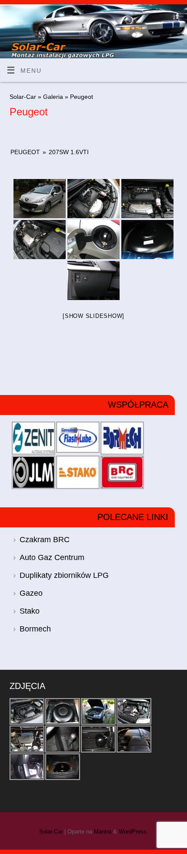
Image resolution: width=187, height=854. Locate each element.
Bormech (35, 628)
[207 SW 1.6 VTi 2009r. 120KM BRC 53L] (39, 198)
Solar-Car (23, 96)
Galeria (54, 96)
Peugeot (25, 152)
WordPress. (133, 831)
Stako (30, 611)
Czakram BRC (45, 539)
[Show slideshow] (93, 316)
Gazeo (31, 593)
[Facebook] (176, 17)
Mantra (102, 831)
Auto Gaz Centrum (52, 557)
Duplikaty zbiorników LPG (64, 575)
